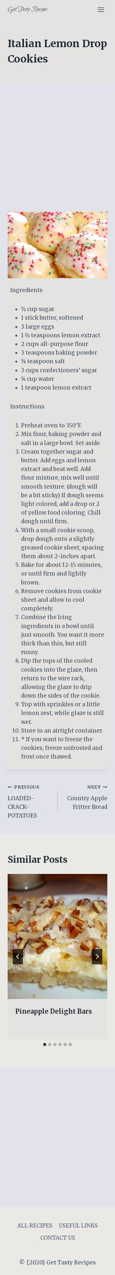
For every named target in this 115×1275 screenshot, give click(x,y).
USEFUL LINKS (78, 1225)
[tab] (44, 1044)
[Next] (97, 956)
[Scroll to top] (98, 1265)
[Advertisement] (57, 151)
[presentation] (57, 936)
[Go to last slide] (18, 956)
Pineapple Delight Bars (53, 1011)
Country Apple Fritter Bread (87, 797)
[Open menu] (100, 9)
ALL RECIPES (34, 1225)
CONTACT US (57, 1237)
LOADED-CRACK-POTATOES (24, 801)
